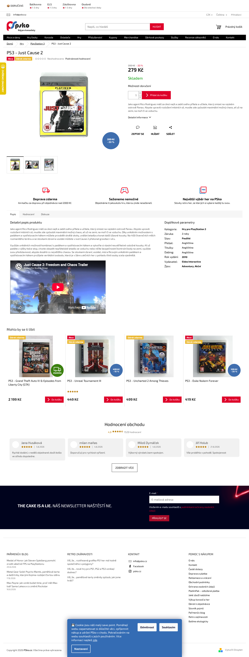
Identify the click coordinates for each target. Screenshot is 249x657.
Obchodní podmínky (199, 582)
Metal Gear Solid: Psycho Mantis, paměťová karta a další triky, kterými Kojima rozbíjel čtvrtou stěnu (33, 573)
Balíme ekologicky (198, 621)
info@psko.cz (140, 561)
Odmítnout (147, 627)
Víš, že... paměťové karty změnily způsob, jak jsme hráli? (94, 579)
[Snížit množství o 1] (140, 97)
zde (95, 640)
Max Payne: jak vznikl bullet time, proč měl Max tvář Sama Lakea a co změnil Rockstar (32, 584)
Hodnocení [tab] (28, 214)
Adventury (188, 266)
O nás (192, 560)
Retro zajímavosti (198, 616)
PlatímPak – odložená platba (204, 590)
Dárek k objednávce (199, 603)
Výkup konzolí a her (199, 599)
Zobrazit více (124, 467)
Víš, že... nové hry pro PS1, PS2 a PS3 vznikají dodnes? (90, 570)
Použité (186, 238)
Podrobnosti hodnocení (77, 58)
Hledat (157, 26)
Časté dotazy (196, 569)
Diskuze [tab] (45, 214)
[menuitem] (13, 37)
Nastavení (81, 648)
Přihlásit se (159, 518)
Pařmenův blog (197, 612)
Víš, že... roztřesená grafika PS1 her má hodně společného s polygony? (91, 562)
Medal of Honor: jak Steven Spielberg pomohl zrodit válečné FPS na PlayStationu (31, 562)
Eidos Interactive (191, 261)
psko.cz (137, 571)
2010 (184, 257)
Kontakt (193, 564)
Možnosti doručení (139, 85)
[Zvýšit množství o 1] (140, 93)
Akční (198, 266)
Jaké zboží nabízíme (199, 595)
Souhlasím (168, 627)
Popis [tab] (13, 214)
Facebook (138, 566)
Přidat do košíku (158, 95)
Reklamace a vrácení (200, 577)
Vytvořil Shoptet (233, 649)
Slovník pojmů (196, 608)
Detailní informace (138, 117)
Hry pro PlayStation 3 (194, 229)
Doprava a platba (198, 573)
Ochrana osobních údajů (202, 586)
